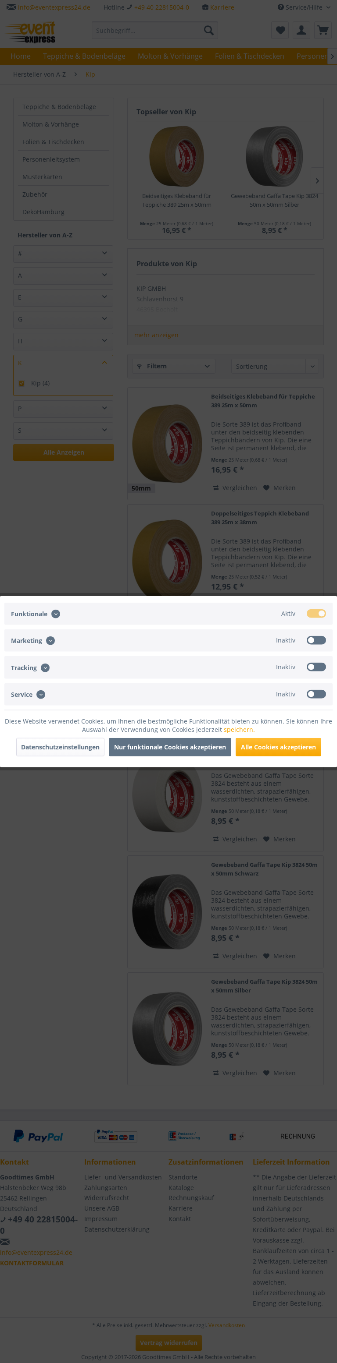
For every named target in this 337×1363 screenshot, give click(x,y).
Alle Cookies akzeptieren (278, 746)
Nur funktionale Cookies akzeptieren (170, 746)
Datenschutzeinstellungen (60, 746)
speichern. (239, 729)
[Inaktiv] (316, 640)
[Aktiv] (316, 613)
